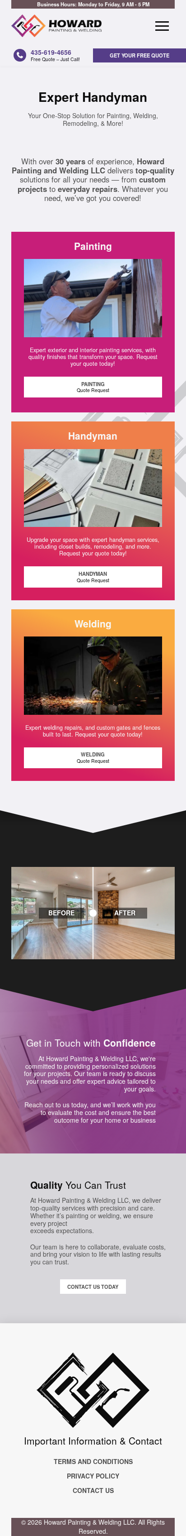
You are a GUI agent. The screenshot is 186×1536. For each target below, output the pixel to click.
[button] (162, 25)
